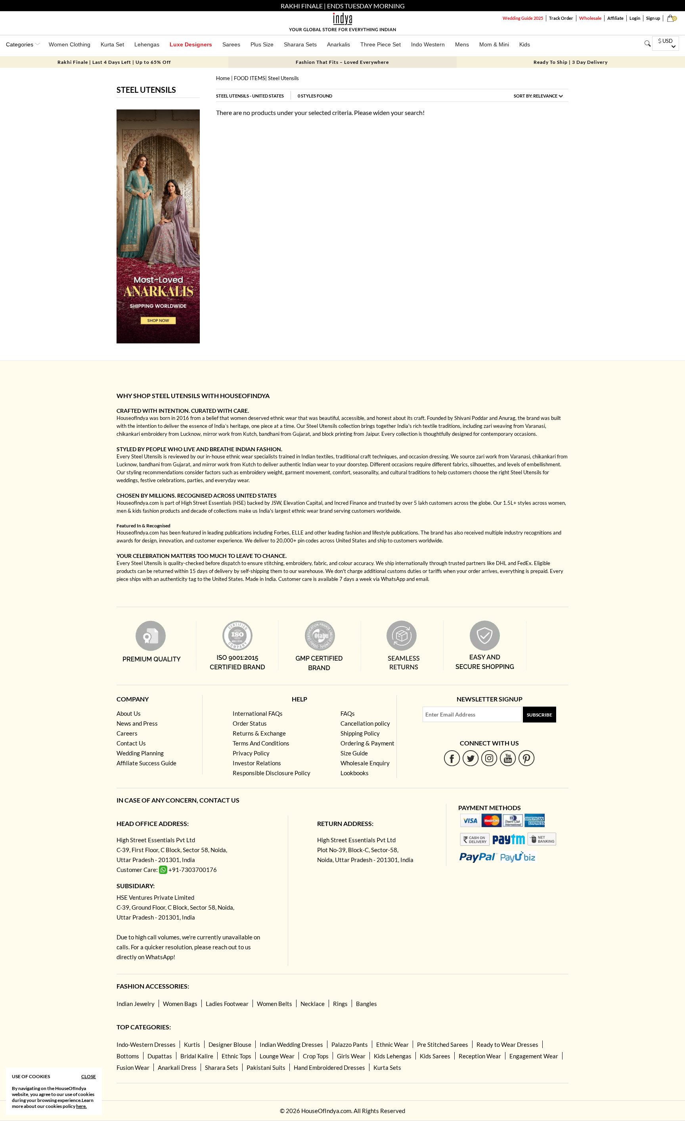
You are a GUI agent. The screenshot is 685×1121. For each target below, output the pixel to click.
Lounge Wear (277, 1056)
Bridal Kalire (196, 1056)
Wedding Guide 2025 (523, 18)
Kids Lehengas (392, 1056)
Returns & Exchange (259, 733)
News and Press (137, 723)
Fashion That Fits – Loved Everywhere (342, 62)
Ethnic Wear (392, 1044)
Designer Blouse (230, 1044)
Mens (462, 44)
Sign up (653, 18)
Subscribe (539, 715)
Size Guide (354, 753)
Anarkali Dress (177, 1067)
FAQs (348, 713)
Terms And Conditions (261, 743)
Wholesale (590, 18)
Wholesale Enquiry (365, 762)
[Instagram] (489, 758)
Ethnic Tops (236, 1056)
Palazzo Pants (349, 1044)
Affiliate (615, 18)
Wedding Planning (140, 753)
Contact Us (131, 743)
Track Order (561, 18)
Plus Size (262, 44)
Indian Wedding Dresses (291, 1044)
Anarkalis (338, 44)
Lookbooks (355, 772)
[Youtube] (508, 758)
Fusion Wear (133, 1067)
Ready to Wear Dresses (507, 1044)
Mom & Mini (494, 44)
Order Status (250, 723)
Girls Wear (351, 1056)
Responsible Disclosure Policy (271, 772)
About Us (129, 713)
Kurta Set (112, 44)
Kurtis (192, 1044)
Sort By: (535, 95)
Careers (127, 733)
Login (635, 18)
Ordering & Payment (367, 743)
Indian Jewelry (136, 1003)
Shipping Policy (360, 733)
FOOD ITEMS (249, 78)
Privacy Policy (251, 753)
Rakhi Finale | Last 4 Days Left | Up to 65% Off (114, 62)
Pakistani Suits (266, 1067)
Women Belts (274, 1003)
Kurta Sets (387, 1067)
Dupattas (159, 1056)
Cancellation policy (365, 723)
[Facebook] (452, 758)
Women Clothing (69, 44)
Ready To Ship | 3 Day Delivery (571, 62)
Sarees (231, 44)
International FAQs (258, 713)
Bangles (366, 1003)
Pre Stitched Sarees (442, 1044)
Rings (340, 1003)
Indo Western (428, 44)
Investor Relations (257, 762)
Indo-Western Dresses (146, 1044)
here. (81, 1106)
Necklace (312, 1003)
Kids (524, 44)
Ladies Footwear (227, 1003)
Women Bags (180, 1003)
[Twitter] (471, 758)
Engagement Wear (533, 1056)
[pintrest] (527, 758)
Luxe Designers (191, 44)
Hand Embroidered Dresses (329, 1067)
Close (88, 1076)
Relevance (545, 95)
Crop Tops (316, 1056)
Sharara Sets (300, 44)
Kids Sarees (435, 1056)
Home (223, 78)
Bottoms (128, 1056)
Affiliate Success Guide (146, 762)
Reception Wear (480, 1056)
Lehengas (146, 44)
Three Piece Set (380, 44)
